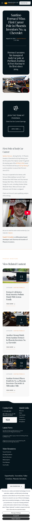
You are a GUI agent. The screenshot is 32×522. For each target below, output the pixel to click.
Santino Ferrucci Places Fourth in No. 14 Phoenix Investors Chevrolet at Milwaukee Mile (16, 382)
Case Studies (6, 465)
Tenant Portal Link (7, 452)
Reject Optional (16, 518)
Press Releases (6, 462)
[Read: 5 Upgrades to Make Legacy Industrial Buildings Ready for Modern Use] (16, 436)
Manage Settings (16, 513)
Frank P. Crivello (8, 237)
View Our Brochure (7, 457)
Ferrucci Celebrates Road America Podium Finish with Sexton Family (15, 296)
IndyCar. (10, 233)
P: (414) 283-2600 (7, 411)
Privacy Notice (21, 495)
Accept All (16, 515)
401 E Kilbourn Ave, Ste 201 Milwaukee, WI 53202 (9, 414)
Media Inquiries (6, 459)
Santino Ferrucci (21, 38)
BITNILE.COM (20, 163)
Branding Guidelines (7, 454)
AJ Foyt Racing (23, 165)
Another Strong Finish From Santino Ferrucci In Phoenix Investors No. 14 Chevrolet (16, 339)
